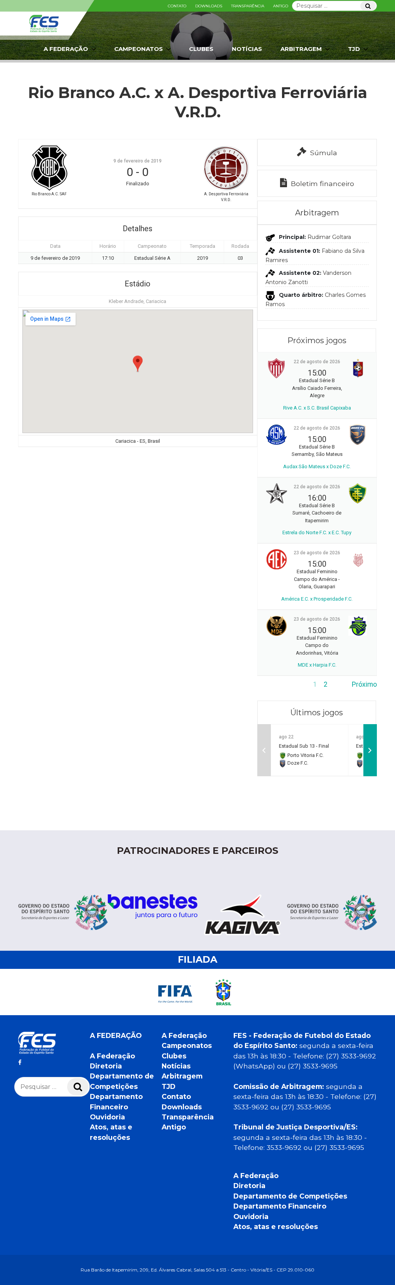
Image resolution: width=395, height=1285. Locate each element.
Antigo (280, 5)
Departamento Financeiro (279, 1206)
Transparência (247, 5)
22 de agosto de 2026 (317, 361)
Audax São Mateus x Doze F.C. (317, 466)
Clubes (201, 48)
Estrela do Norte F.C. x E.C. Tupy (316, 532)
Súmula (323, 153)
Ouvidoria (107, 1117)
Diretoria (106, 1066)
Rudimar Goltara (329, 237)
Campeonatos (138, 48)
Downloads (208, 5)
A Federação (112, 1056)
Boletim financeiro (322, 183)
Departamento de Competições (290, 1196)
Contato (177, 5)
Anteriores (273, 684)
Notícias (247, 48)
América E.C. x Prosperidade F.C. (317, 599)
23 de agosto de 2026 (317, 552)
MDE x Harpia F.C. (317, 665)
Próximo (364, 684)
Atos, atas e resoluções (275, 1226)
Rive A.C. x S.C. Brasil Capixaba (317, 408)
